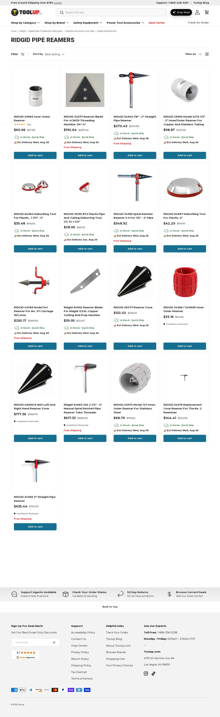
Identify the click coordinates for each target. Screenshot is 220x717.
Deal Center (157, 22)
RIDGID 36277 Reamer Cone (133, 307)
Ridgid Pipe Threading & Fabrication (46, 31)
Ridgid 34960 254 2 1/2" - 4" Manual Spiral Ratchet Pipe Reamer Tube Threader (83, 408)
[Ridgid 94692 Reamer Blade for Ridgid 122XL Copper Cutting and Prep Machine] (85, 281)
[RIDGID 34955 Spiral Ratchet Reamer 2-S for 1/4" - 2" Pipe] (135, 187)
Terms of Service (82, 678)
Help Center (79, 645)
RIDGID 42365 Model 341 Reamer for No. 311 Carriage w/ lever (33, 311)
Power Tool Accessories (123, 22)
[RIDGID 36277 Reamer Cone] (135, 281)
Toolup (21, 704)
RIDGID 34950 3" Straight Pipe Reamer (35, 498)
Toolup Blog (201, 2)
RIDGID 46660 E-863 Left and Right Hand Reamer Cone (34, 406)
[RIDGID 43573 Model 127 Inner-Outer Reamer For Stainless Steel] (135, 378)
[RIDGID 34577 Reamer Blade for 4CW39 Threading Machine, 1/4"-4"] (85, 90)
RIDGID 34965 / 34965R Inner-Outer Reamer (184, 309)
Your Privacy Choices (119, 665)
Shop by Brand (55, 22)
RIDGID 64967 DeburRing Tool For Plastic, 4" (184, 216)
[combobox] (111, 12)
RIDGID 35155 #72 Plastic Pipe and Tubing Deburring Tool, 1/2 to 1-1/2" (84, 217)
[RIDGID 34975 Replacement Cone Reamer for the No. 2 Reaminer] (185, 378)
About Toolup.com (118, 645)
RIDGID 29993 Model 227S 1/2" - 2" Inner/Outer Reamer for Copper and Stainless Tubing (184, 120)
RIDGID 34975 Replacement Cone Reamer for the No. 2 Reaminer (182, 408)
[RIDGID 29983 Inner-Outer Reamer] (35, 90)
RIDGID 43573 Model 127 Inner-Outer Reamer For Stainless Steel (135, 408)
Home (13, 31)
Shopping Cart (115, 658)
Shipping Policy (81, 665)
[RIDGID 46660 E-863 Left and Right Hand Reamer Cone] (35, 378)
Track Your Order (117, 632)
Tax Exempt (79, 672)
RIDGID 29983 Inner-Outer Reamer (32, 118)
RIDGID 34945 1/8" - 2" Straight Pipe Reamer (135, 118)
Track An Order (198, 22)
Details (58, 2)
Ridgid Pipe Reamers (107, 31)
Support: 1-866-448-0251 (172, 2)
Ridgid (23, 31)
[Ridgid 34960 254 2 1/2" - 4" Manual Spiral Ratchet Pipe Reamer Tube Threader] (85, 378)
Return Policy (80, 658)
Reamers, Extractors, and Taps (80, 31)
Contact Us (78, 639)
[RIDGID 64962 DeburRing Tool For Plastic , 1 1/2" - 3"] (35, 187)
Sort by (38, 54)
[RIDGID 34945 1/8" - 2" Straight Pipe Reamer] (135, 90)
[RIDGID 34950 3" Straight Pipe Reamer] (35, 470)
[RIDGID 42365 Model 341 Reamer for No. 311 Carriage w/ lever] (35, 281)
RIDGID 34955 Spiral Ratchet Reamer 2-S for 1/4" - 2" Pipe (133, 216)
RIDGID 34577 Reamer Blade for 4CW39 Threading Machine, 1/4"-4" (83, 120)
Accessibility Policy (83, 632)
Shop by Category (23, 22)
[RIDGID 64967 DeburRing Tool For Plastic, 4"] (185, 187)
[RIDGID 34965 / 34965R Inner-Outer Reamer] (185, 281)
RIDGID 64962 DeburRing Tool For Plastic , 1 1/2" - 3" (35, 216)
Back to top (110, 606)
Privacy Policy (80, 652)
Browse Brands (116, 652)
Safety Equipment (85, 22)
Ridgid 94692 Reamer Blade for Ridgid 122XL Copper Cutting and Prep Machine (83, 311)
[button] (207, 12)
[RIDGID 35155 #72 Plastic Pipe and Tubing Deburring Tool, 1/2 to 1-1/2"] (85, 187)
